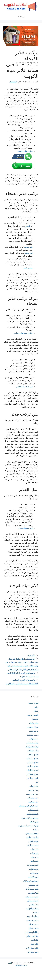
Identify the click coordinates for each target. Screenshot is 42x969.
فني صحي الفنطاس (24, 386)
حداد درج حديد (32, 794)
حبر (37, 782)
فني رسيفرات (32, 865)
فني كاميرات (33, 877)
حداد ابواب (33, 786)
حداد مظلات (33, 809)
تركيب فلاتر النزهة (25, 151)
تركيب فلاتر (30, 658)
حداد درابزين (33, 790)
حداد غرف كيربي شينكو (28, 806)
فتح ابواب (34, 849)
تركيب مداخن (32, 750)
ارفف (36, 707)
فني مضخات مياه (25, 528)
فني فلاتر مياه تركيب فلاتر (19, 669)
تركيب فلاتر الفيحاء (17, 658)
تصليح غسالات (32, 774)
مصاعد (35, 912)
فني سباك (28, 253)
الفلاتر (27, 226)
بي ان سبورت (32, 727)
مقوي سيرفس (32, 920)
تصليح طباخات (32, 770)
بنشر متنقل (33, 723)
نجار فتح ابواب (32, 936)
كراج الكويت (33, 892)
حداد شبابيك (33, 802)
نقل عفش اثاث (32, 948)
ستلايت (35, 829)
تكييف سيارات (32, 778)
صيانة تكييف (33, 841)
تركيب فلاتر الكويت (30, 662)
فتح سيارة (34, 853)
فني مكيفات (33, 885)
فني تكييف (34, 861)
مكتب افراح (33, 928)
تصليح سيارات (32, 766)
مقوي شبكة (33, 924)
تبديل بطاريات (32, 734)
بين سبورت (33, 731)
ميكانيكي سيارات (31, 932)
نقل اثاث (34, 940)
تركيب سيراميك (32, 746)
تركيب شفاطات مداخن (23, 333)
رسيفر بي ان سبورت (29, 817)
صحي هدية (28, 268)
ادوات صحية (33, 703)
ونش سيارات (33, 952)
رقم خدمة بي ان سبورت (28, 825)
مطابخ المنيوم (32, 916)
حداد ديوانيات (32, 798)
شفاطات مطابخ (31, 833)
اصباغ (36, 711)
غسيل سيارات (32, 845)
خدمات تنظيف (32, 813)
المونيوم (35, 719)
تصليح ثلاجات (33, 762)
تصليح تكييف (33, 754)
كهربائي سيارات (31, 896)
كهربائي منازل (32, 900)
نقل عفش (34, 944)
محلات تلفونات (32, 908)
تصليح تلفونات (32, 758)
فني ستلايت (33, 869)
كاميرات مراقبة (32, 888)
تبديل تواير (34, 738)
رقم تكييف (34, 821)
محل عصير (34, 904)
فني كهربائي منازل (30, 881)
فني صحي (28, 247)
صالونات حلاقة (32, 837)
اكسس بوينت (32, 715)
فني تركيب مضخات (20, 666)
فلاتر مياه (31, 655)
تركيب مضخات (15, 662)
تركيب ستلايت (32, 742)
